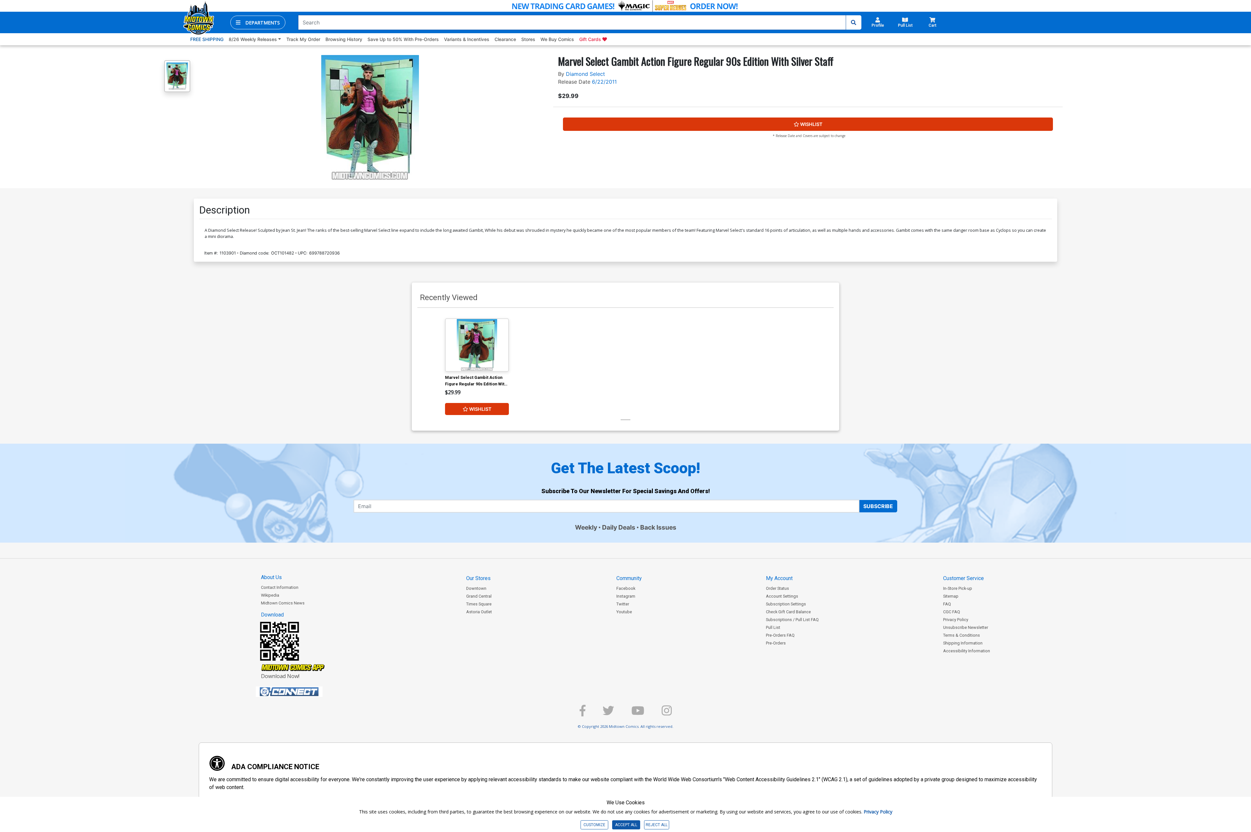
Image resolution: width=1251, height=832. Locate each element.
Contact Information (279, 587)
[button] (257, 22)
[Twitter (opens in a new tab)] (608, 713)
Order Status (777, 588)
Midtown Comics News (283, 603)
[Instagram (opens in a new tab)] (667, 713)
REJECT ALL (657, 825)
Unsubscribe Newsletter (965, 627)
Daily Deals (618, 527)
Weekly (586, 527)
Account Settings (782, 596)
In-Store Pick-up (957, 588)
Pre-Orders (776, 643)
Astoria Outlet (479, 611)
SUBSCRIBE (878, 506)
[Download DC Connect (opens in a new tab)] (301, 691)
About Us (271, 577)
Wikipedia (270, 595)
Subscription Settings (786, 604)
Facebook (625, 588)
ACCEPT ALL (626, 825)
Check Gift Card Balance (788, 611)
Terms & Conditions (961, 635)
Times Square (479, 604)
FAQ (947, 604)
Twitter (622, 604)
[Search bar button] (853, 22)
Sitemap (950, 596)
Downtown (476, 588)
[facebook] (582, 713)
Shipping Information (963, 643)
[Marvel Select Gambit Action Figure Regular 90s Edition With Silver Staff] (477, 345)
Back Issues (658, 527)
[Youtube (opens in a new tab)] (638, 713)
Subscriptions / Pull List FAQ (792, 619)
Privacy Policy (955, 619)
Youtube (624, 611)
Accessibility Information (966, 650)
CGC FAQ (951, 611)
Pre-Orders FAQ (780, 635)
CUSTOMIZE (594, 825)
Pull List (773, 627)
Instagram (625, 596)
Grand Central (479, 596)
